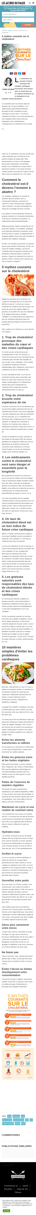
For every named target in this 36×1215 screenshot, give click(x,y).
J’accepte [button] (6, 1210)
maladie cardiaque (8, 1123)
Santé (25, 1186)
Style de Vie (22, 1189)
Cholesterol (16, 1116)
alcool (9, 1116)
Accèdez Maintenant (28, 25)
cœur (22, 1116)
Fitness (18, 1192)
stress (23, 1123)
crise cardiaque (7, 1120)
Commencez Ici (11, 1186)
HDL (27, 1120)
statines (17, 1123)
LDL (31, 1120)
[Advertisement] (20, 139)
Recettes (8, 1189)
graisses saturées (18, 1120)
